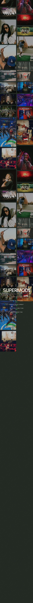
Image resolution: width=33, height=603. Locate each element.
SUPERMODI (20, 3)
